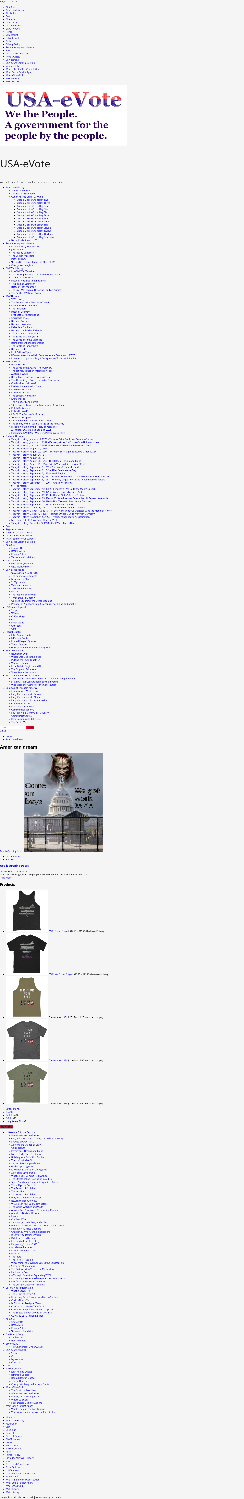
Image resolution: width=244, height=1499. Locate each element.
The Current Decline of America (28, 1284)
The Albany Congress (22, 252)
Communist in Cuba (21, 703)
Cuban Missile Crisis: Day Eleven (34, 227)
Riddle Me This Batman (23, 1238)
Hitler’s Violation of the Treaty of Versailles (34, 426)
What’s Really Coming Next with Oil (29, 1175)
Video (3, 730)
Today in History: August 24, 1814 (29, 454)
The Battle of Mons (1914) (25, 336)
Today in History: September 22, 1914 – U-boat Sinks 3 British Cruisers (48, 495)
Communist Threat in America (22, 687)
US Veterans (12, 59)
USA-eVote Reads (15, 569)
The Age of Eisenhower (23, 594)
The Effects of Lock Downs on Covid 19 (31, 1178)
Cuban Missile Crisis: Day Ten (32, 224)
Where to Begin (19, 663)
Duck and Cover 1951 (22, 706)
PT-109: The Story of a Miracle (27, 414)
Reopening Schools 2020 (24, 1244)
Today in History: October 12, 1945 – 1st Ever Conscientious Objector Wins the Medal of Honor (61, 510)
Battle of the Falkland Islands (26, 330)
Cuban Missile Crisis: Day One (27, 196)
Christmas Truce (20, 317)
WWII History (12, 81)
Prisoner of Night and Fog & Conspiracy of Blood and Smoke (43, 358)
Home (9, 31)
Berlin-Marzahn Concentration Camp (31, 377)
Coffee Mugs (18, 616)
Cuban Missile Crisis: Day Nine (33, 221)
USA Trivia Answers (21, 566)
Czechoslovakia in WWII (23, 383)
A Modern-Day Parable (23, 1172)
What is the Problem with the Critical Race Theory (37, 1225)
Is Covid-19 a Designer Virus (26, 1234)
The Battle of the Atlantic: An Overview (31, 367)
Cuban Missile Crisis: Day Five (32, 209)
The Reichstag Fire (21, 417)
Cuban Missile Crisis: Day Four (33, 206)
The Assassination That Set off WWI (30, 302)
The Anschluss (19, 308)
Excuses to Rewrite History (25, 1241)
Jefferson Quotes (20, 638)
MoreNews (41, 1497)
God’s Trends (18, 1147)
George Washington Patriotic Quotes (31, 647)
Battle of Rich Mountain (23, 286)
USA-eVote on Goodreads (25, 572)
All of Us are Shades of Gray (26, 1144)
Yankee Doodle (19, 1337)
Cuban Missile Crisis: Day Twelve (34, 230)
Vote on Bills (12, 66)
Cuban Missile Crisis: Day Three (33, 202)
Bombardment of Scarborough (27, 342)
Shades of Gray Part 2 (22, 1141)
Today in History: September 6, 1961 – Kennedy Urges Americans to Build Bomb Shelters (58, 479)
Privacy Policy (13, 44)
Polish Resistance (20, 408)
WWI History (12, 78)
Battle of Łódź (18, 349)
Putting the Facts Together (25, 659)
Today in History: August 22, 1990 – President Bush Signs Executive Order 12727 (53, 451)
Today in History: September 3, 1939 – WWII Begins (38, 473)
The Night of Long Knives (24, 401)
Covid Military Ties (20, 1300)
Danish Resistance (21, 389)
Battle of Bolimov (20, 311)
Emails (14, 1216)
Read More (6, 877)
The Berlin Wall (19, 722)
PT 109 (14, 591)
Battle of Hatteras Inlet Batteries (28, 280)
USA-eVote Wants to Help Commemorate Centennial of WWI (43, 355)
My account (12, 34)
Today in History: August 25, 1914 (29, 457)
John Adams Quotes (21, 635)
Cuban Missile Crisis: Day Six (32, 212)
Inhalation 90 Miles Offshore (26, 1228)
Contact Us (11, 22)
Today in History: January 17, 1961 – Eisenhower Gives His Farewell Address (51, 445)
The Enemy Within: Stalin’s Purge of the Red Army (37, 423)
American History (15, 10)
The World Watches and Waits (27, 1206)
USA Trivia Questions (22, 563)
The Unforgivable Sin (22, 1160)
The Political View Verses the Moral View (32, 1269)
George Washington (22, 265)
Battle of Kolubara (21, 324)
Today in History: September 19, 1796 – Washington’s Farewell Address (48, 492)
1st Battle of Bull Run (22, 277)
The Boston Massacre (22, 255)
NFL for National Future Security (28, 1281)
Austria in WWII (19, 373)
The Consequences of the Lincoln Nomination (35, 274)
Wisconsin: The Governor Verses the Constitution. (37, 1262)
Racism (15, 1253)
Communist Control (21, 715)
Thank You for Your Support (20, 538)
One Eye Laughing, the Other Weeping (31, 600)
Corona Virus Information (19, 535)
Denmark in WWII (20, 392)
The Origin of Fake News (24, 669)
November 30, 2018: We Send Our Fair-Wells (34, 520)
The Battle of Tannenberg (24, 345)
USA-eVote (25, 163)
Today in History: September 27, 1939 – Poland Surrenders (42, 504)
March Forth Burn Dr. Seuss (26, 1154)
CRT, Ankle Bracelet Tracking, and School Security (37, 1138)
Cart (8, 16)
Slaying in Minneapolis (23, 1266)
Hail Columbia (18, 1340)
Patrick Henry (18, 258)
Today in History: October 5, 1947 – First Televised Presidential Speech (48, 507)
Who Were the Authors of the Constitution (33, 684)
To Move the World (21, 585)
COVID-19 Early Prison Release (27, 1315)
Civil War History (14, 268)
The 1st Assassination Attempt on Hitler (32, 370)
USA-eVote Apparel (16, 607)
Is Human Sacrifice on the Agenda (29, 1169)
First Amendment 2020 (23, 1250)
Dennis (4, 871)
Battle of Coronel (20, 321)
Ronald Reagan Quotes (23, 641)
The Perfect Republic (22, 1259)
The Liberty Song (14, 1334)
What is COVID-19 (20, 1290)
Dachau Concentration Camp (26, 386)
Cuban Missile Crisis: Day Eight (33, 218)
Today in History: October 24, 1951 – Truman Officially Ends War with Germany (53, 513)
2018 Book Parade (21, 588)
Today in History (14, 436)
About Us (11, 6)
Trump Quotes (19, 644)
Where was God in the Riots (26, 656)
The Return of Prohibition (24, 1188)
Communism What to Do (24, 691)
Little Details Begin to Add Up (26, 666)
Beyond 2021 (12, 1343)
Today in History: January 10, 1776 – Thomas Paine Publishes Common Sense (52, 439)
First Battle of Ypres (21, 352)
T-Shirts (15, 613)
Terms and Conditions (17, 53)
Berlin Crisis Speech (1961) (25, 240)
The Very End (18, 1191)
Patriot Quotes (13, 38)
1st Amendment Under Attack (27, 1346)
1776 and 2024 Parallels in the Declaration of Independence (43, 678)
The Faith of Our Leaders (19, 532)
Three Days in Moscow (23, 597)
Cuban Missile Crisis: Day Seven (33, 215)
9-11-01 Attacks (19, 485)
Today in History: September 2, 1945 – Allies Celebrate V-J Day (43, 470)
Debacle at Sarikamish (23, 327)
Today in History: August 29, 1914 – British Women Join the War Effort (48, 464)
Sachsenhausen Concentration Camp (31, 420)
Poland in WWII (19, 411)
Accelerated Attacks (21, 1247)
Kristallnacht (18, 398)
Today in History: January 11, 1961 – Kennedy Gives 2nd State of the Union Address (55, 442)
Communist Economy (22, 709)
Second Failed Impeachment (26, 1163)
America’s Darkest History (25, 1213)
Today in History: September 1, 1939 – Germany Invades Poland (45, 467)
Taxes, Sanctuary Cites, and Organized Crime (34, 1182)
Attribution (11, 13)
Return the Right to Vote (24, 1200)
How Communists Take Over (26, 719)
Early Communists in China (25, 697)
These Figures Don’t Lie (23, 1185)
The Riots (16, 1256)
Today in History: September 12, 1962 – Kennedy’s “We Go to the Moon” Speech (53, 488)
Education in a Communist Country (30, 712)
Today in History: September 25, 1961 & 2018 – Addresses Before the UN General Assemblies (60, 498)
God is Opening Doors (12, 851)
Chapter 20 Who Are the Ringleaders (30, 1231)
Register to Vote (14, 529)
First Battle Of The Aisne (24, 305)
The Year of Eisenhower (23, 193)
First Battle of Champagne (25, 314)
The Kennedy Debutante (24, 576)
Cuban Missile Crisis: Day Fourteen (35, 237)
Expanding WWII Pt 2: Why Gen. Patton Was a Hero (38, 433)
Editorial (10, 859)
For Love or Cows (20, 1272)
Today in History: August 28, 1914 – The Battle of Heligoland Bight (46, 461)
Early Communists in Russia (26, 694)
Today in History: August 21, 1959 (29, 448)
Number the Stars (20, 579)
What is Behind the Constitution (23, 69)
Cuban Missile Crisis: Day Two (32, 199)
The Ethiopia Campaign (23, 395)
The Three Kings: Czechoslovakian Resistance (35, 380)
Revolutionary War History (20, 47)
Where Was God (14, 75)
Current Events (14, 25)
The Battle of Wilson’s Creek (26, 293)
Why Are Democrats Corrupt (26, 1197)
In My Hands (18, 582)
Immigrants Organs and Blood (27, 1151)
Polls (8, 41)
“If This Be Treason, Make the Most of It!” (33, 262)
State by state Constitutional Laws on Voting (34, 681)
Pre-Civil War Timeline (22, 271)
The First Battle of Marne (24, 333)
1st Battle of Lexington (23, 283)
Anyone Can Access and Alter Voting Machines (35, 1210)
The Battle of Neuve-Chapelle (26, 339)
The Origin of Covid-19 (23, 1294)
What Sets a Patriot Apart (19, 72)
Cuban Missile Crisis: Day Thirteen (35, 234)
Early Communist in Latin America (29, 700)
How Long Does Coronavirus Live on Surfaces (35, 1297)
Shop (8, 50)
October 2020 (18, 1219)
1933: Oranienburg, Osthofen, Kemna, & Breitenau (38, 405)
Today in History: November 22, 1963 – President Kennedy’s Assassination (50, 516)
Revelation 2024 (19, 653)
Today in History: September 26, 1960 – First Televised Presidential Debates (51, 501)
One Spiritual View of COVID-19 (27, 1306)
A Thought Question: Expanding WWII (31, 429)
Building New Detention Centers (28, 1157)
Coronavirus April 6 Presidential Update (32, 1309)
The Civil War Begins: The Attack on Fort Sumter (36, 290)
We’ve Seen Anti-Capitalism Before (29, 1203)
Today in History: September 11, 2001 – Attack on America (42, 482)
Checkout (11, 19)
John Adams (17, 249)
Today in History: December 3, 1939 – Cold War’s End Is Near (43, 523)
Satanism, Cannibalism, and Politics (30, 1222)
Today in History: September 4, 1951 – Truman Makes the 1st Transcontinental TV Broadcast (60, 476)
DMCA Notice (13, 28)
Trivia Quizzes (13, 56)
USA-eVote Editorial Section (20, 62)
